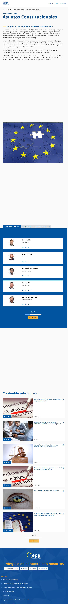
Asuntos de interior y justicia (23, 9)
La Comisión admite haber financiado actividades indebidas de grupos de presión (47, 423)
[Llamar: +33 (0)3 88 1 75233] (28, 276)
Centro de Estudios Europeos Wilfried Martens (17, 588)
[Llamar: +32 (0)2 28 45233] (25, 276)
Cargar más (34, 317)
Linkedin (34, 568)
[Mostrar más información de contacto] (31, 247)
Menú (52, 3)
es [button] (57, 3)
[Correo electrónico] (23, 247)
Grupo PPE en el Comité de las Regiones (15, 584)
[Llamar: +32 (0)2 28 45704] (25, 261)
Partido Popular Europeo (10, 579)
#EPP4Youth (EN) (8, 592)
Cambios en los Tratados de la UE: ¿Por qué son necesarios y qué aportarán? (47, 514)
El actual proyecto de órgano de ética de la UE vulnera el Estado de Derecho (48, 468)
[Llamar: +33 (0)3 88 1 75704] (28, 261)
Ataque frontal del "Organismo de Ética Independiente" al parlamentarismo (46, 445)
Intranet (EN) (7, 596)
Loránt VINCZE (27, 283)
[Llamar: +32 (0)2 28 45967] (25, 304)
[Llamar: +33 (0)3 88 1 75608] (28, 290)
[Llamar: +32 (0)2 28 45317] (25, 247)
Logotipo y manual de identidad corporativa (16, 600)
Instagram (44, 568)
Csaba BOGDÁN (27, 254)
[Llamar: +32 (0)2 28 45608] (25, 290)
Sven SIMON (26, 240)
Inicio (4, 9)
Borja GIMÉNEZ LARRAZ (29, 297)
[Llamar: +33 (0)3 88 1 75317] (28, 247)
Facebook (10, 568)
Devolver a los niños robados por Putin (46, 491)
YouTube (25, 568)
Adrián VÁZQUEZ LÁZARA (30, 268)
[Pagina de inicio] (6, 3)
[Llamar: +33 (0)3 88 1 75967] (28, 304)
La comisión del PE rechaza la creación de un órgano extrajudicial (48, 400)
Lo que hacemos (11, 9)
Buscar (64, 3)
